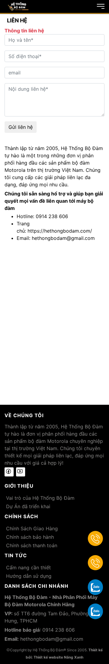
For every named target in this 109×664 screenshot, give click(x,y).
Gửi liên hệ (20, 127)
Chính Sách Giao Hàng (32, 528)
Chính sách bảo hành (30, 537)
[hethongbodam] (18, 6)
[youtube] (20, 471)
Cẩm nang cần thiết (28, 567)
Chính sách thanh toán (31, 545)
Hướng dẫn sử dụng (28, 576)
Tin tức (16, 555)
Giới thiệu (19, 486)
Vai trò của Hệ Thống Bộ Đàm (40, 498)
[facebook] (9, 471)
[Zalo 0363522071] (95, 611)
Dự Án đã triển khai (28, 506)
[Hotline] (95, 538)
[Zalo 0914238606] (95, 586)
